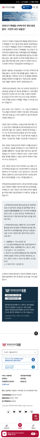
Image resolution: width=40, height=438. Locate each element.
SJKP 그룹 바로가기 (11, 352)
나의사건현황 (24, 2)
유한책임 (23, 379)
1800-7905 (34, 2)
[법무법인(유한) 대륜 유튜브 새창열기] (26, 412)
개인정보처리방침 (25, 376)
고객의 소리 (5, 384)
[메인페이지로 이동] (8, 7)
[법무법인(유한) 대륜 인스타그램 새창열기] (32, 412)
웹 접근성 (23, 381)
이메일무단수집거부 (8, 381)
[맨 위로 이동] (36, 333)
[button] (20, 433)
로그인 (17, 2)
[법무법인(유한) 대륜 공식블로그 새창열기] (14, 412)
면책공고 (4, 379)
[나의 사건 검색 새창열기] (8, 412)
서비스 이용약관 (7, 376)
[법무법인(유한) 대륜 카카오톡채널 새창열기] (20, 412)
